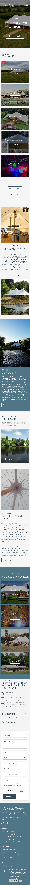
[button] (4, 62)
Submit (9, 796)
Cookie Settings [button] (13, 880)
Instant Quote (8, 713)
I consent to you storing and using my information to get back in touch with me (12, 784)
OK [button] (20, 880)
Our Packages (8, 722)
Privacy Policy (7, 866)
